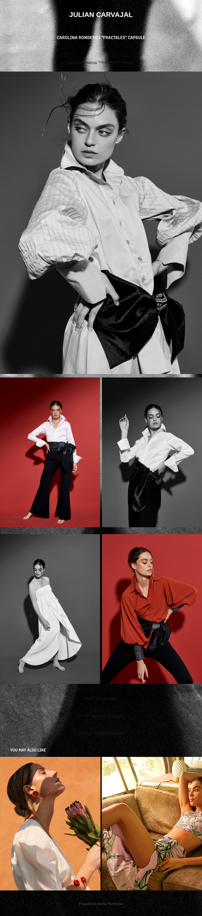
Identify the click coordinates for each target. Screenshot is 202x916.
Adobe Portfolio (110, 903)
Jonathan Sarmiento (107, 716)
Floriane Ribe (106, 698)
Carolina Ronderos (82, 62)
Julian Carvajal (101, 14)
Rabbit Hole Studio (108, 733)
